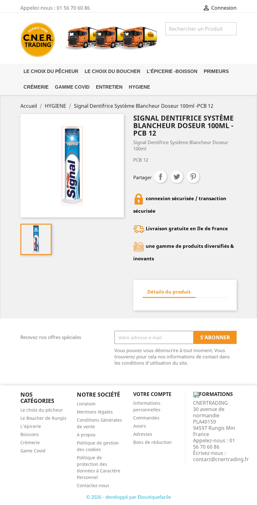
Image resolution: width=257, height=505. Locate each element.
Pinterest (193, 176)
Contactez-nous (93, 485)
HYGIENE (139, 87)
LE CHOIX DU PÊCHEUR (51, 71)
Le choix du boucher (112, 71)
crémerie (36, 87)
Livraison (86, 404)
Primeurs (216, 71)
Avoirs (139, 426)
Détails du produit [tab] (169, 292)
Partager (160, 176)
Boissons (29, 434)
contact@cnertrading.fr (221, 459)
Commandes (146, 418)
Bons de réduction (152, 442)
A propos (86, 435)
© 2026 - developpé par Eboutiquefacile (128, 497)
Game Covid (32, 451)
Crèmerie (30, 442)
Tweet (176, 176)
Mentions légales (95, 412)
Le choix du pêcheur (41, 410)
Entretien (109, 87)
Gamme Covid (72, 87)
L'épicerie (30, 426)
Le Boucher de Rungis (43, 418)
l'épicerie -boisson (172, 71)
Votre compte (152, 394)
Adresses (142, 434)
